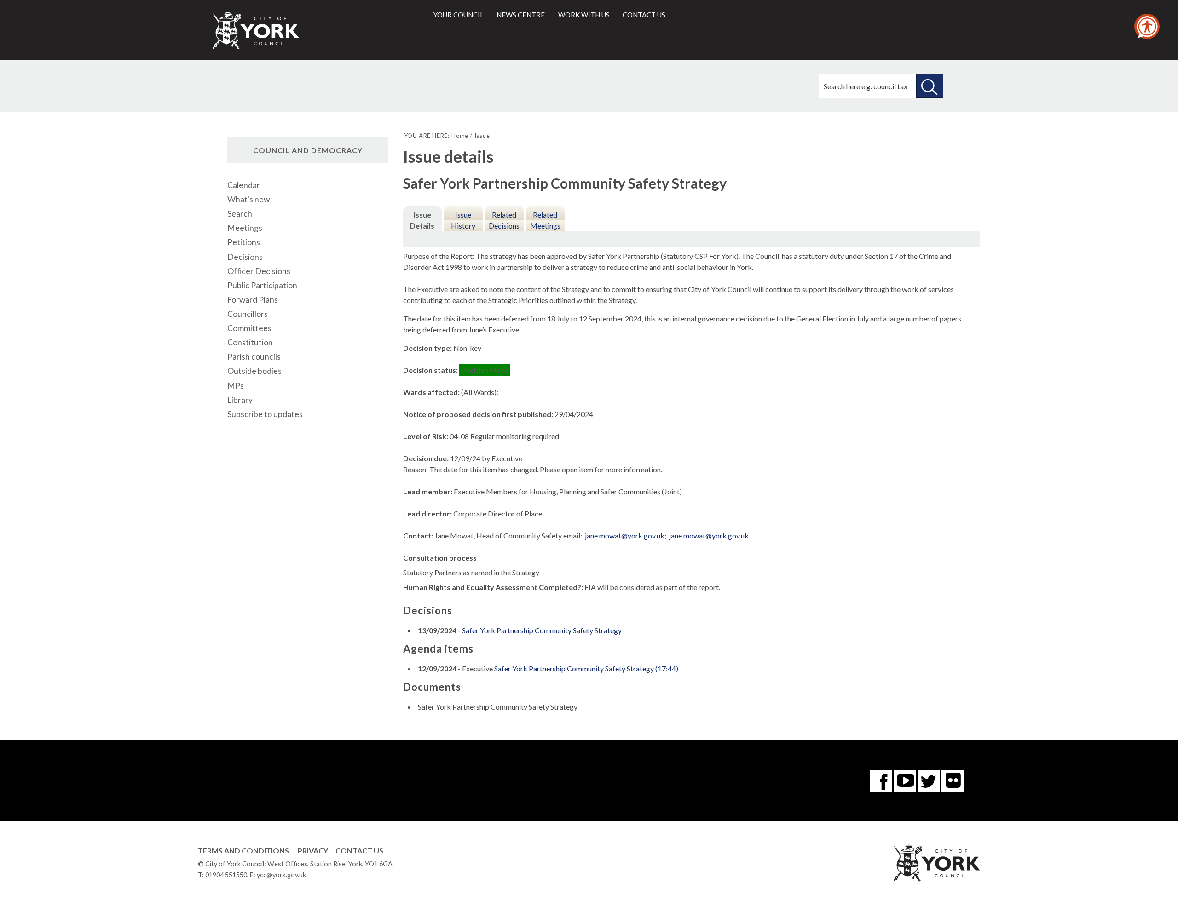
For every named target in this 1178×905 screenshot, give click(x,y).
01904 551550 (226, 875)
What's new (248, 199)
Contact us (644, 15)
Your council (458, 15)
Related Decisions (504, 220)
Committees (249, 328)
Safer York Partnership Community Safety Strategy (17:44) (586, 668)
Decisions (245, 257)
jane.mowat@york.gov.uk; (625, 535)
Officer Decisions (258, 271)
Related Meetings (545, 220)
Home (459, 135)
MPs (235, 385)
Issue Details (422, 220)
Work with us (584, 15)
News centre (521, 15)
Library (240, 400)
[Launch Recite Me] (1147, 26)
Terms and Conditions (243, 850)
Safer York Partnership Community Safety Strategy (542, 630)
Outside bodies (254, 371)
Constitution (250, 342)
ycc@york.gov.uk (281, 875)
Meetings (244, 228)
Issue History (463, 220)
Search (239, 213)
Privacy (313, 850)
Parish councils (254, 356)
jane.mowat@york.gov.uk (709, 535)
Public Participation (262, 285)
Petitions (243, 242)
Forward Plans (252, 299)
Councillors (247, 314)
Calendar (243, 185)
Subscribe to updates (265, 414)
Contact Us (359, 850)
